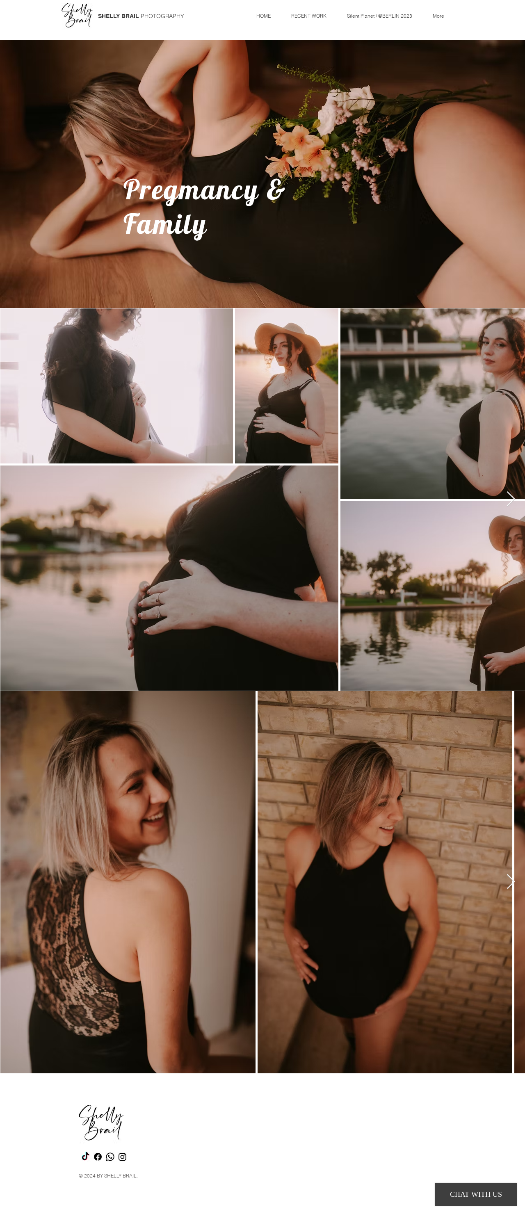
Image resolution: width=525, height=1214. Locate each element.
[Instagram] (122, 1157)
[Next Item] (511, 499)
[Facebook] (98, 1157)
